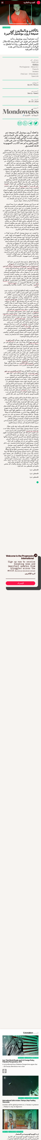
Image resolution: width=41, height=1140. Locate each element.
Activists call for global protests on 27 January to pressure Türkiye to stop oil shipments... (20, 1106)
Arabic (36, 64)
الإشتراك (20, 583)
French (36, 69)
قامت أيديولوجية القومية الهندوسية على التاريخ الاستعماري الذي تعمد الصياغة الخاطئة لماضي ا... (23, 1138)
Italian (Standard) (30, 74)
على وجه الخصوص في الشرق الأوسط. (23, 310)
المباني (24, 324)
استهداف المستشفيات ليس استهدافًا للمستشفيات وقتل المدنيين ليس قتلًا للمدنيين (21, 266)
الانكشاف (25, 361)
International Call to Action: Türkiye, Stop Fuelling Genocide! (18, 1101)
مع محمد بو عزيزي (32, 430)
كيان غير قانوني (20, 318)
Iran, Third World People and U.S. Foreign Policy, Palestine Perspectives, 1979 (18, 1061)
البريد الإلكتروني (30, 574)
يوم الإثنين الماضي (11, 299)
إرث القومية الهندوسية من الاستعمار (27, 1134)
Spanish (35, 76)
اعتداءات (24, 390)
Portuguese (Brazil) (29, 67)
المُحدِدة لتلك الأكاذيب (26, 363)
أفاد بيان (28, 326)
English (35, 62)
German (36, 71)
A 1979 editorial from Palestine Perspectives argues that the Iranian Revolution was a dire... (19, 1065)
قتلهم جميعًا (23, 186)
